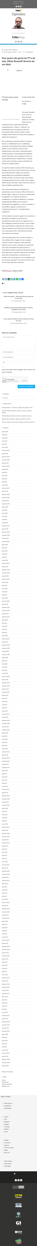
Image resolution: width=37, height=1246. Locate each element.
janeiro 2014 (5, 905)
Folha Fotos (7, 1163)
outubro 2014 (5, 877)
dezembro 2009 (6, 1059)
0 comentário (29, 52)
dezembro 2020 (6, 645)
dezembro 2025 (6, 456)
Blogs (6, 1150)
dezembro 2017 (6, 758)
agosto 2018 (5, 733)
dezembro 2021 (6, 607)
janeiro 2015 (5, 868)
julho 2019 (4, 698)
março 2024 (5, 522)
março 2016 (5, 824)
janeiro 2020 (5, 679)
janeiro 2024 (5, 529)
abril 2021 (4, 632)
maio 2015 (4, 855)
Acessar (4, 1080)
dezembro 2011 (6, 984)
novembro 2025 (6, 460)
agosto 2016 (5, 808)
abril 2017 (4, 783)
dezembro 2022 (6, 569)
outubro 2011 (5, 990)
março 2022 (5, 598)
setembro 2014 (6, 880)
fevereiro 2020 (5, 676)
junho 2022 (5, 588)
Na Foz (6, 1117)
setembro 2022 (6, 579)
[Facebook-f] (16, 6)
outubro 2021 (5, 613)
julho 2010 (4, 1037)
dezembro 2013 (6, 908)
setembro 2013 (6, 918)
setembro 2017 (6, 767)
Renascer (7, 1121)
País (5, 1119)
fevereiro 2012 (5, 978)
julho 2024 (4, 510)
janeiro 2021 (5, 642)
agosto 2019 (5, 695)
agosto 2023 (5, 544)
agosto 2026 (5, 431)
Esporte (6, 1145)
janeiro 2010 (5, 1056)
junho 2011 (5, 1003)
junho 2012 (5, 965)
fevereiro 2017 (5, 789)
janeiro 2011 (5, 1018)
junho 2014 (5, 890)
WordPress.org (5, 1086)
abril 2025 (4, 482)
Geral (6, 1131)
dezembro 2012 (6, 946)
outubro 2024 (5, 500)
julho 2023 (4, 547)
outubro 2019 (5, 689)
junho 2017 (5, 777)
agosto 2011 (5, 996)
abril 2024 (4, 519)
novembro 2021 (6, 610)
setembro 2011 (6, 993)
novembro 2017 (6, 761)
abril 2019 (4, 708)
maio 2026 (4, 441)
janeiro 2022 (5, 604)
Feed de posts (5, 1082)
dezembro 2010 (6, 1021)
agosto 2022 (5, 582)
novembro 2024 (6, 497)
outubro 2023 (5, 538)
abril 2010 (4, 1047)
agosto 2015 (5, 846)
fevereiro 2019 (5, 714)
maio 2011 (4, 1006)
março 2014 (5, 899)
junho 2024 (5, 513)
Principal (7, 1126)
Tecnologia (7, 1166)
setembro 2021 (6, 617)
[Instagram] (21, 6)
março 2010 (5, 1050)
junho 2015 (5, 852)
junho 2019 (5, 701)
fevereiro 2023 (5, 563)
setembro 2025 (6, 466)
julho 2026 (4, 434)
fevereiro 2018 (5, 752)
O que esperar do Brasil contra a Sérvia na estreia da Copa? (18, 319)
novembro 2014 (6, 874)
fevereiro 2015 (5, 865)
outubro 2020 (5, 651)
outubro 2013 (5, 915)
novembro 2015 (6, 836)
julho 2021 (4, 623)
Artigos (6, 1140)
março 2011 (5, 1012)
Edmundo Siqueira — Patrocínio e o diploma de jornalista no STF (17, 407)
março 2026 (5, 447)
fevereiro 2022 (5, 601)
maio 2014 (4, 893)
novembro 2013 (6, 912)
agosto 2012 (5, 959)
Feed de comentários (7, 1084)
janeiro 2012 (5, 981)
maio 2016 (4, 817)
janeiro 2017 (5, 792)
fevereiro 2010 (5, 1053)
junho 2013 (5, 927)
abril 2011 (4, 1009)
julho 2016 (4, 811)
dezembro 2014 (6, 871)
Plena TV (7, 1152)
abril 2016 (4, 821)
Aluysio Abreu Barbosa (10, 49)
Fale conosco (16, 3)
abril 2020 (4, 670)
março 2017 (5, 786)
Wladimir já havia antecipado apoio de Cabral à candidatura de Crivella (18, 308)
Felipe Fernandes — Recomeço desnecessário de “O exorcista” (18, 297)
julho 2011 (4, 1000)
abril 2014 (4, 896)
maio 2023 (4, 554)
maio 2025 (4, 478)
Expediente (7, 1106)
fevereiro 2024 (5, 526)
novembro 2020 (6, 648)
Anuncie (22, 3)
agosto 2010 (5, 1034)
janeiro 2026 (5, 453)
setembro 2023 (6, 541)
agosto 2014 (5, 883)
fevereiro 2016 (5, 827)
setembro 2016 (6, 805)
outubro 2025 (5, 463)
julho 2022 (4, 585)
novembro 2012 (6, 949)
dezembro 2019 (6, 682)
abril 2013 (4, 934)
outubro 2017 (5, 764)
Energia (6, 1124)
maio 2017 (4, 780)
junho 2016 (5, 814)
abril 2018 (4, 745)
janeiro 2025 (5, 491)
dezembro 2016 (6, 795)
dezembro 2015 (6, 833)
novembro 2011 (6, 987)
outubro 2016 (5, 802)
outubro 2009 (5, 1065)
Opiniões (18, 14)
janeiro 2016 (5, 830)
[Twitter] (18, 6)
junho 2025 (5, 475)
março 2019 (5, 711)
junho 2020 (5, 664)
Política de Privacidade (7, 1071)
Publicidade (7, 1108)
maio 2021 (4, 629)
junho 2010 (5, 1040)
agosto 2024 (5, 507)
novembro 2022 (6, 573)
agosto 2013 (5, 921)
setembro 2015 (6, 843)
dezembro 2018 (6, 720)
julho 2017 (4, 773)
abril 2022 (4, 595)
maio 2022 (4, 591)
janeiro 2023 (5, 566)
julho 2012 (4, 962)
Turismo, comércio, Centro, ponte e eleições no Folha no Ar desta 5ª (18, 422)
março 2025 (5, 485)
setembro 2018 (6, 730)
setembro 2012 (6, 956)
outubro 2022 (5, 576)
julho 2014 (4, 887)
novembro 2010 (6, 1025)
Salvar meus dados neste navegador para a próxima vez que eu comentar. (18, 371)
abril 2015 (4, 858)
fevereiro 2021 (5, 639)
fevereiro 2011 (5, 1015)
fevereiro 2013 (5, 940)
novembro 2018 (6, 723)
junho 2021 (5, 626)
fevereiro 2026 (5, 450)
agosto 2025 (5, 469)
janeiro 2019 (5, 717)
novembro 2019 (6, 686)
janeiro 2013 (5, 943)
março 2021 (5, 635)
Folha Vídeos (8, 1161)
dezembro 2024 (6, 494)
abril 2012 (4, 971)
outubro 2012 (5, 952)
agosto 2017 (5, 770)
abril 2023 (4, 557)
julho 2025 (4, 472)
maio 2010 (4, 1043)
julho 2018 (4, 736)
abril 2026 (4, 444)
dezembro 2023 (6, 532)
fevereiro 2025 (5, 488)
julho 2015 (4, 849)
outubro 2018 (5, 726)
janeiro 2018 (5, 755)
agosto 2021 (5, 620)
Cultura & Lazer (9, 1147)
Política (6, 1129)
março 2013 (5, 937)
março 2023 (5, 560)
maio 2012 (4, 968)
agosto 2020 (5, 657)
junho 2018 (5, 739)
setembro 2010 (6, 1031)
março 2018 (5, 748)
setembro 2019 (6, 692)
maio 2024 (4, 516)
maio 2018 (4, 742)
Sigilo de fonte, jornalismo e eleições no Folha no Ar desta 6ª (16, 419)
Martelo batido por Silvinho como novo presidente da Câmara (16, 416)
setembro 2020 (6, 654)
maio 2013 (4, 930)
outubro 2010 (5, 1028)
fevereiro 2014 (5, 902)
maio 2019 (4, 704)
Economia (7, 1142)
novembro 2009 (6, 1062)
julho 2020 (4, 660)
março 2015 (5, 861)
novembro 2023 (6, 535)
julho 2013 (4, 924)
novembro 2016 (6, 799)
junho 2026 (5, 438)
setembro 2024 (6, 504)
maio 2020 (4, 667)
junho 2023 (5, 551)
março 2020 (5, 673)
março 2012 (5, 974)
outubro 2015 (5, 839)
